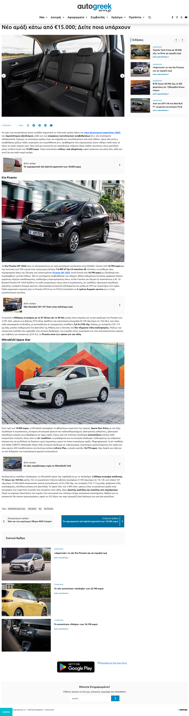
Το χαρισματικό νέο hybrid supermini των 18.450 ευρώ (90, 521)
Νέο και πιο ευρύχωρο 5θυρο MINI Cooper (30, 521)
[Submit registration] (115, 698)
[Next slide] (122, 76)
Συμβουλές (98, 17)
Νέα (41, 17)
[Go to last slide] (176, 40)
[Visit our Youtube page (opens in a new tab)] (185, 17)
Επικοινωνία (49, 710)
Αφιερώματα (76, 17)
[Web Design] (182, 710)
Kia (40, 509)
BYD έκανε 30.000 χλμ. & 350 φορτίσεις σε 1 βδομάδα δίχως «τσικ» (168, 87)
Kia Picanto (48, 509)
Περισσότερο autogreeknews (13, 710)
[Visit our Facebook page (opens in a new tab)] (171, 17)
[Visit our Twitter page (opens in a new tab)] (180, 17)
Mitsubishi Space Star (16, 509)
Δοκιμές (56, 17)
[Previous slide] (4, 76)
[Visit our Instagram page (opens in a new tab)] (176, 17)
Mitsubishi (32, 509)
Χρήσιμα (116, 17)
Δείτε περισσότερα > (61, 558)
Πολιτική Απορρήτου (35, 710)
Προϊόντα (135, 17)
